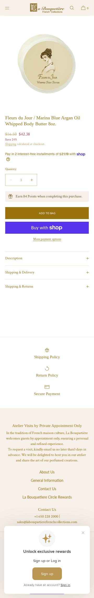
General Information (47, 480)
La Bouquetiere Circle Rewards (47, 497)
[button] (71, 8)
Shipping (10, 144)
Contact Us (47, 488)
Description (13, 258)
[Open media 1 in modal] (47, 63)
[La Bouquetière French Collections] (47, 7)
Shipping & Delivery (19, 272)
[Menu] (11, 8)
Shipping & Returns (19, 286)
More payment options (47, 239)
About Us (47, 472)
